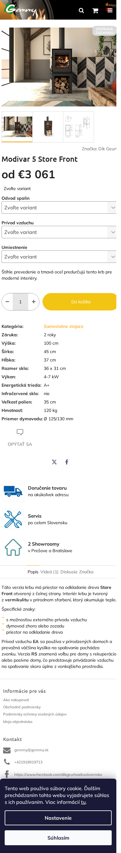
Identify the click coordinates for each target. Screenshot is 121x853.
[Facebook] (66, 462)
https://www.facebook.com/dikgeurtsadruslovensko (58, 774)
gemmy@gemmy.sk (31, 750)
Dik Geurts (108, 148)
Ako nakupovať (16, 699)
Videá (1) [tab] (49, 572)
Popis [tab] (33, 572)
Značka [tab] (86, 572)
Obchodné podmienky (22, 707)
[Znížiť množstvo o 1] (7, 301)
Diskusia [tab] (68, 572)
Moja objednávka (17, 721)
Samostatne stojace (63, 326)
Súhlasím (58, 838)
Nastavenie (58, 818)
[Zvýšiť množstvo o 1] (33, 301)
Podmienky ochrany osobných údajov (35, 714)
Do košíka (81, 302)
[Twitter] (54, 462)
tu (83, 802)
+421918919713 (28, 762)
